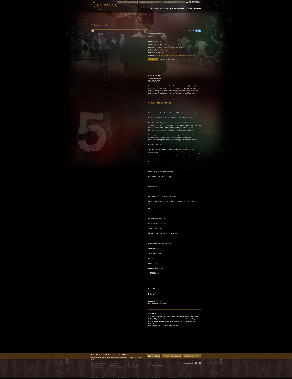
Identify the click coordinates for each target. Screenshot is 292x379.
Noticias (197, 8)
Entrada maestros (191, 356)
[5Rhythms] (103, 6)
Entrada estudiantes (172, 356)
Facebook (196, 30)
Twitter (199, 30)
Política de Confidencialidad (155, 365)
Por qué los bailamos (97, 367)
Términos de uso (151, 367)
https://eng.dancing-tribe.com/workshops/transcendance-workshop (175, 55)
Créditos (149, 363)
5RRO (148, 369)
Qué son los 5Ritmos (97, 365)
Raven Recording (133, 365)
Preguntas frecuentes (97, 371)
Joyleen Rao (158, 41)
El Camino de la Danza (97, 369)
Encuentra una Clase (127, 2)
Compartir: (191, 30)
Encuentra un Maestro (149, 2)
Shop (190, 8)
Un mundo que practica (116, 367)
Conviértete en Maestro (174, 2)
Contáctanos (131, 371)
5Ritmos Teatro (132, 367)
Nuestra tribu (113, 369)
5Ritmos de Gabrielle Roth (162, 8)
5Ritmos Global (114, 365)
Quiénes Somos (180, 8)
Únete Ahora (153, 356)
